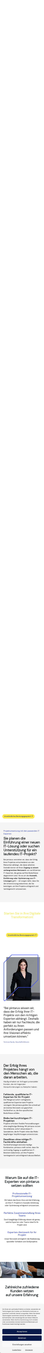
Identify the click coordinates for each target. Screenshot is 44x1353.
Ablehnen (22, 1338)
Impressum (29, 1350)
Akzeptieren (22, 1331)
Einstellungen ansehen (22, 1344)
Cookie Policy (16, 1350)
